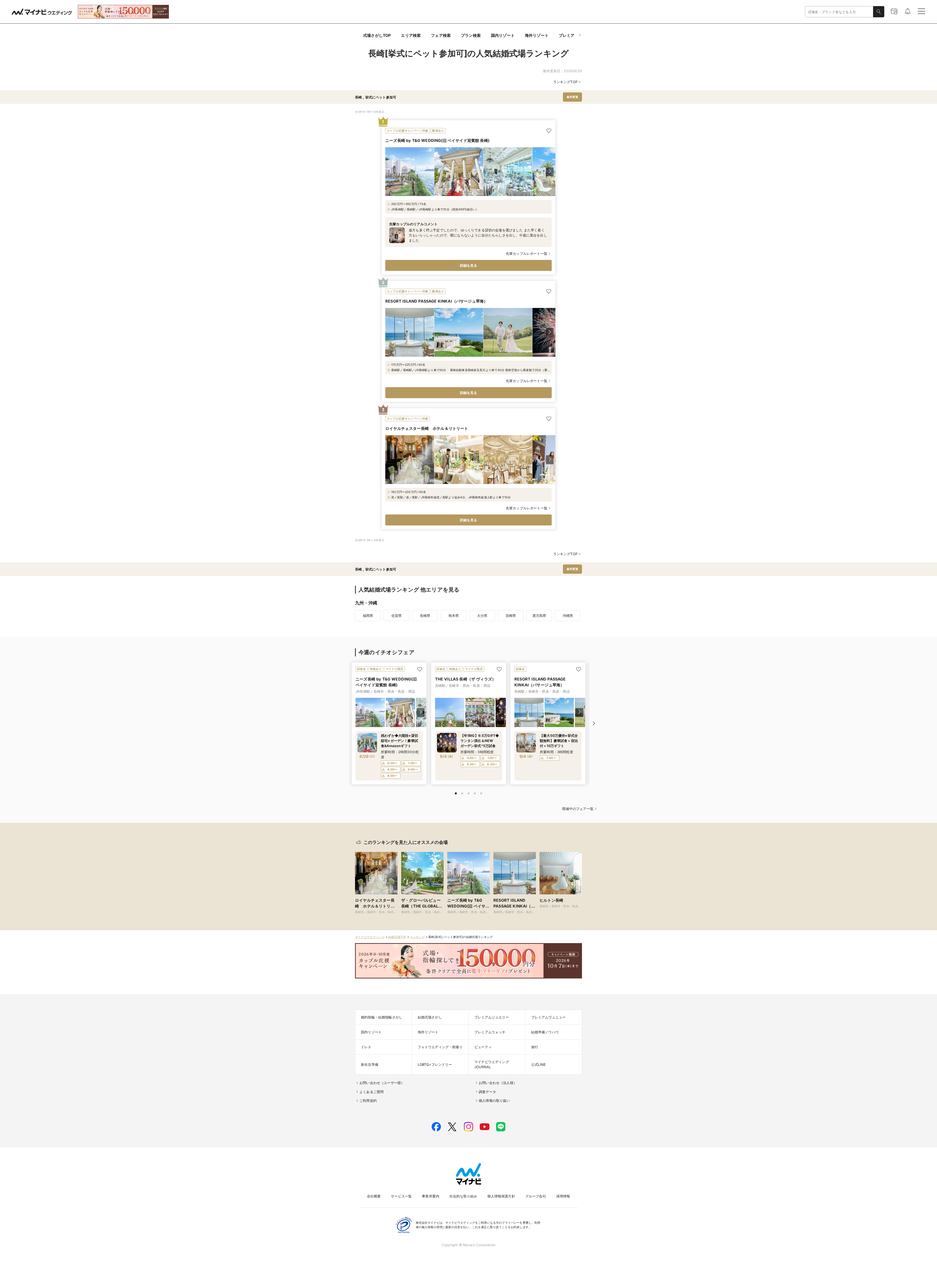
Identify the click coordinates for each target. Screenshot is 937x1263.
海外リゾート (537, 35)
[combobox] (839, 11)
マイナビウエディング (370, 937)
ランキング (417, 937)
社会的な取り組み (463, 1196)
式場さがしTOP (377, 35)
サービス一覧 (401, 1196)
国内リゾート (503, 35)
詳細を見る (468, 265)
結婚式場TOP (397, 937)
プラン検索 (471, 35)
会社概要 (374, 1196)
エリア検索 (411, 35)
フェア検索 (441, 35)
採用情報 (563, 1196)
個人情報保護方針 (501, 1196)
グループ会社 (535, 1196)
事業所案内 (430, 1196)
